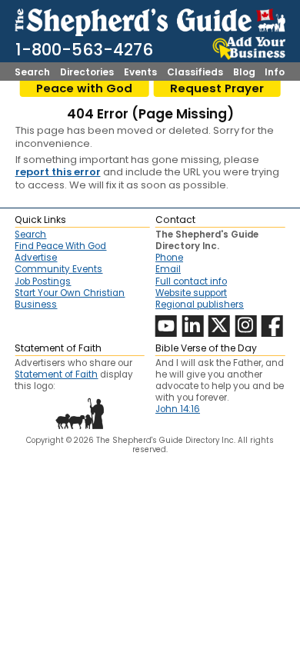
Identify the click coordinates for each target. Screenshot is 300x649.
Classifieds (195, 72)
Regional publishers (199, 304)
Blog (244, 72)
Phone (169, 257)
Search (32, 72)
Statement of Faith (56, 374)
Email (168, 269)
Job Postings (43, 281)
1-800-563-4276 (84, 50)
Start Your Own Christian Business (70, 299)
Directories (87, 72)
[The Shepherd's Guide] (150, 20)
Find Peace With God (60, 246)
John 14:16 (177, 409)
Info (275, 72)
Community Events (58, 269)
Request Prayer (217, 88)
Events (140, 72)
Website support (191, 293)
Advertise (36, 257)
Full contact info (191, 281)
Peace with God (84, 88)
